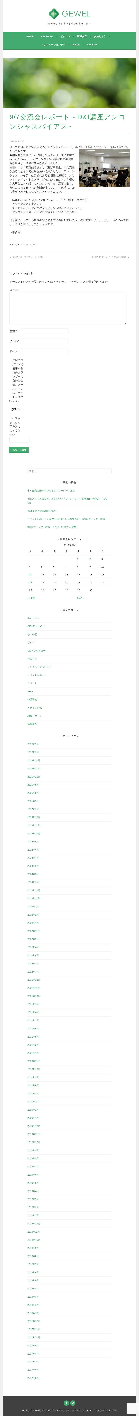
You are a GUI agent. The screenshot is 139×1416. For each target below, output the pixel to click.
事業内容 (82, 36)
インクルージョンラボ (53, 44)
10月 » (80, 598)
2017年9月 (33, 1345)
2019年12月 (33, 1126)
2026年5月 (33, 744)
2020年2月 (33, 1109)
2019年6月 (33, 1174)
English (92, 44)
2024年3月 (33, 882)
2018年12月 (33, 1223)
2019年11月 (33, 1134)
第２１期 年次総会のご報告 (42, 510)
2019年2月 (33, 1207)
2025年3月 (33, 809)
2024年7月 (33, 857)
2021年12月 (33, 979)
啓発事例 (32, 699)
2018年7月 (33, 1264)
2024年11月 (33, 825)
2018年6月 (33, 1272)
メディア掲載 (34, 707)
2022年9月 (33, 939)
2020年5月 (33, 1085)
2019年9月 (33, 1150)
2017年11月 (33, 1329)
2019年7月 (33, 1166)
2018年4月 (33, 1288)
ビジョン (65, 36)
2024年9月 (33, 841)
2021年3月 (33, 1044)
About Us (47, 36)
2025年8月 (33, 793)
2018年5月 (33, 1280)
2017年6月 (33, 1369)
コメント (14, 289)
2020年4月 (33, 1093)
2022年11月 (33, 931)
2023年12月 (33, 890)
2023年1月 (33, 923)
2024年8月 (33, 849)
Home (30, 36)
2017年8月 (33, 1353)
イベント (32, 683)
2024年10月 (33, 833)
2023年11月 (33, 898)
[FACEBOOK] (66, 1403)
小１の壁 (32, 634)
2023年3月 (33, 906)
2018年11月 (33, 1231)
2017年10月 (33, 1337)
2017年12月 (33, 1321)
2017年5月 (33, 1378)
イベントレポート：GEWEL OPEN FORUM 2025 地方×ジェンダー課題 (66, 519)
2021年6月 (33, 1028)
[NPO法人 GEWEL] (69, 17)
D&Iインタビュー (36, 650)
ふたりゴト (33, 618)
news (76, 44)
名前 (13, 331)
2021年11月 (33, 988)
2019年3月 (33, 1199)
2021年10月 (33, 996)
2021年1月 (33, 1053)
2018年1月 (33, 1313)
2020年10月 (33, 1069)
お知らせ (32, 658)
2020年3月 (33, 1101)
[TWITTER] (72, 1403)
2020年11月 (33, 1061)
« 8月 (32, 598)
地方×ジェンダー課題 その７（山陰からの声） (53, 527)
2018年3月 (33, 1296)
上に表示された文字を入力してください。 (14, 426)
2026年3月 (33, 752)
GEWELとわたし (36, 626)
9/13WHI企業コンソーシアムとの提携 (109, 257)
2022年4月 (33, 963)
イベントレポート (29, 244)
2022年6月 (33, 955)
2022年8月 (33, 947)
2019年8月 (33, 1158)
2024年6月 (33, 866)
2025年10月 (33, 776)
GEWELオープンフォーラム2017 (27, 257)
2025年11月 (33, 768)
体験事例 (32, 723)
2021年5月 (33, 1036)
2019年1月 (33, 1215)
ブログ (31, 642)
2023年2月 (33, 914)
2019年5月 (33, 1183)
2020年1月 (33, 1118)
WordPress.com (105, 1410)
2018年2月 (33, 1305)
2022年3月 (33, 971)
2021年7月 (33, 1020)
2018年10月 (33, 1239)
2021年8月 (33, 1012)
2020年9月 (33, 1077)
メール (14, 341)
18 (30, 582)
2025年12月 (33, 760)
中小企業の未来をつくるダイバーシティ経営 (51, 490)
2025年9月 (33, 784)
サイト (13, 351)
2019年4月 (33, 1191)
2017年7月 (33, 1361)
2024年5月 (33, 874)
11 (30, 574)
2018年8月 (33, 1256)
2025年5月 (33, 801)
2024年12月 (33, 817)
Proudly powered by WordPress (45, 1410)
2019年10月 (33, 1142)
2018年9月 (33, 1248)
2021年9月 (33, 1004)
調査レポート (34, 715)
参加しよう (100, 36)
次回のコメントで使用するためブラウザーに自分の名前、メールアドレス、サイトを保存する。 (17, 380)
